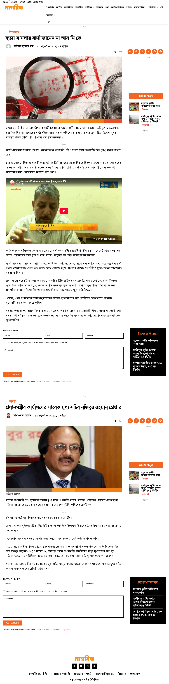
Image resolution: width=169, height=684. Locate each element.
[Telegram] (160, 51)
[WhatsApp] (154, 51)
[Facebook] (142, 51)
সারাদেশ (145, 125)
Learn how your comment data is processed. (55, 381)
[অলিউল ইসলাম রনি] (9, 46)
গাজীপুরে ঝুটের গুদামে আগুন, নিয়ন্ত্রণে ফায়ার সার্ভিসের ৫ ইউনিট (151, 119)
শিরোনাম (14, 32)
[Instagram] (87, 666)
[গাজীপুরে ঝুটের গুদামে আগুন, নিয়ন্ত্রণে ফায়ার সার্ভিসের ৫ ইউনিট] (134, 120)
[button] (49, 22)
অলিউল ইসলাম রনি (24, 46)
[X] (148, 51)
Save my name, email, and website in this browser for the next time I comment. (36, 343)
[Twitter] (94, 666)
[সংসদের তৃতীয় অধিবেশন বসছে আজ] (134, 106)
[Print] (130, 51)
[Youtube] (81, 666)
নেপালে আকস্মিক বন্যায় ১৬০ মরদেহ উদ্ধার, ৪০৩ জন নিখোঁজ (147, 366)
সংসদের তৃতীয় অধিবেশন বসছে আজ (150, 105)
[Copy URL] (136, 51)
